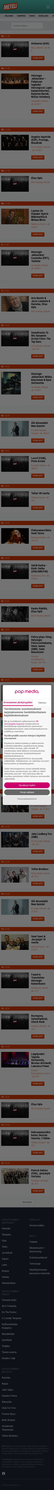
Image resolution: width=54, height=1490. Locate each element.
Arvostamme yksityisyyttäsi (17, 702)
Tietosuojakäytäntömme (27, 799)
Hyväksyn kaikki (27, 785)
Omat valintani (27, 792)
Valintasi (42, 702)
